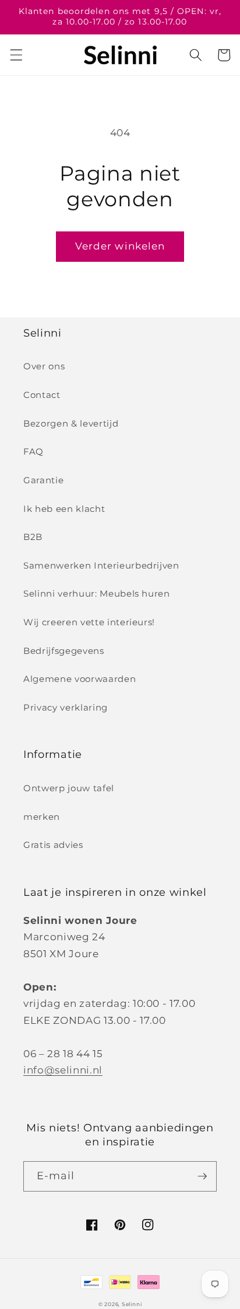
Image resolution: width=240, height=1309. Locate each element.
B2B (33, 536)
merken (41, 816)
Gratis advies (53, 844)
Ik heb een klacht (64, 508)
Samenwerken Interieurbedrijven (101, 565)
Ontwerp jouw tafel (68, 788)
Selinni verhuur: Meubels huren (96, 593)
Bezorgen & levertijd (70, 423)
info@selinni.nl (63, 1070)
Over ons (44, 366)
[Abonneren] (202, 1176)
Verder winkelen (120, 246)
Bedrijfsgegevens (63, 650)
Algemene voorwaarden (79, 678)
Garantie (43, 480)
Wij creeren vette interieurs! (89, 622)
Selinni (132, 1304)
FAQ (33, 451)
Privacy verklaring (65, 707)
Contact (42, 394)
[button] (16, 55)
